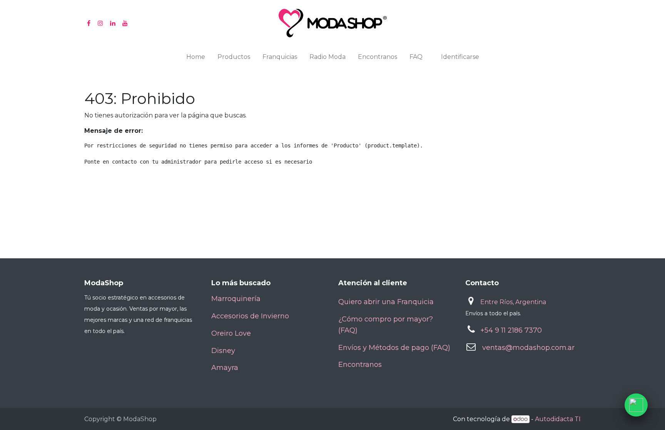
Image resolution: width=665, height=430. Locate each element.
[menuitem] (195, 58)
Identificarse (460, 56)
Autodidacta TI (558, 419)
